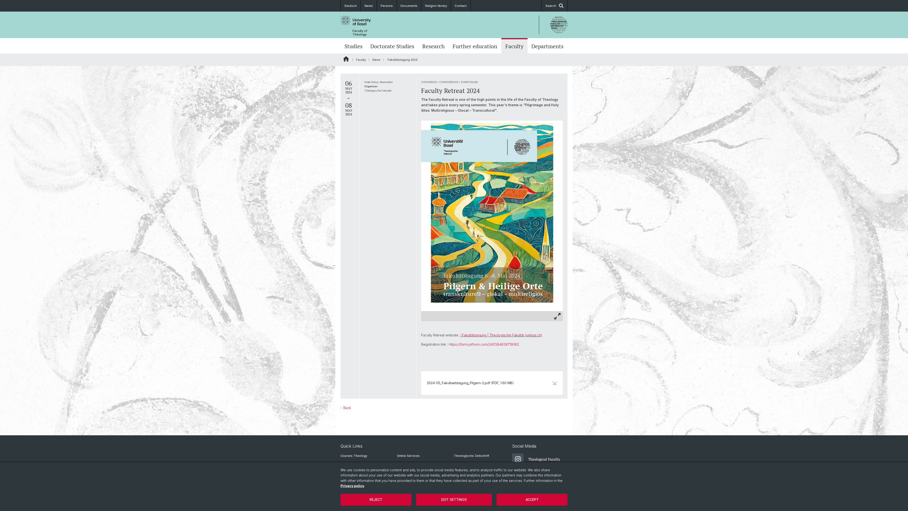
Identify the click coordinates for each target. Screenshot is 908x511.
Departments (547, 46)
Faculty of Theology (360, 32)
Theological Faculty (544, 459)
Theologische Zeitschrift (471, 456)
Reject (376, 500)
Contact (461, 6)
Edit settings (454, 500)
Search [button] (551, 6)
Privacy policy (352, 486)
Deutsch (351, 6)
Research (433, 46)
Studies (353, 46)
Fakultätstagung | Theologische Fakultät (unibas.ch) (502, 335)
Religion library (436, 6)
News (369, 6)
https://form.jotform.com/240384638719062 (484, 344)
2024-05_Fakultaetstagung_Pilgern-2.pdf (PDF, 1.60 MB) (470, 383)
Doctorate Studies (392, 46)
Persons (387, 6)
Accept (532, 500)
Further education (475, 46)
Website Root (346, 59)
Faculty (514, 46)
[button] (557, 316)
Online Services (408, 456)
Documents (409, 6)
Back (346, 408)
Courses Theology (353, 456)
